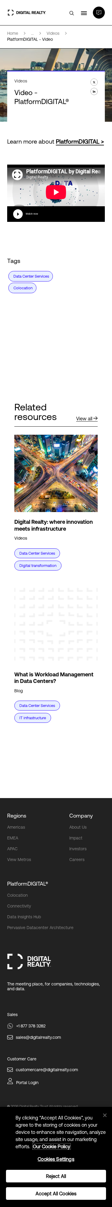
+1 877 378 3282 (30, 1026)
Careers (77, 859)
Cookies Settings (56, 1159)
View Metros (19, 859)
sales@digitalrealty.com (38, 1037)
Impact (75, 838)
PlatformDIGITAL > (80, 141)
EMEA (12, 838)
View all (84, 418)
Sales (12, 1014)
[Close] (104, 1115)
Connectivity (19, 906)
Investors (78, 848)
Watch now (32, 214)
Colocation (17, 895)
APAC (12, 848)
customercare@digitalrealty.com (47, 1069)
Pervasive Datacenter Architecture (40, 927)
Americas (16, 827)
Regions (16, 815)
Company (81, 815)
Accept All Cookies (56, 1193)
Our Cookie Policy (51, 1146)
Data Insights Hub (24, 916)
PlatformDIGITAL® (27, 884)
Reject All (56, 1176)
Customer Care (21, 1058)
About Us (78, 827)
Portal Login (27, 1082)
